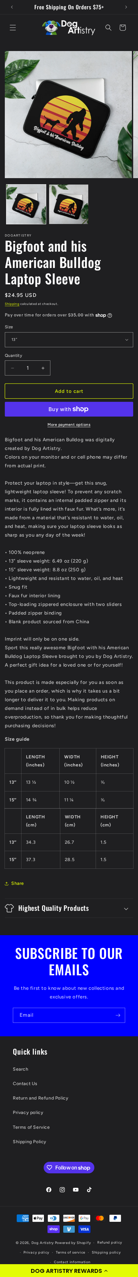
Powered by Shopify (73, 1243)
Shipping (12, 304)
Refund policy (109, 1242)
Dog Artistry (42, 1243)
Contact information (72, 1262)
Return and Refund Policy (40, 1098)
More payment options (69, 424)
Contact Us (25, 1083)
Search (21, 1069)
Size (9, 326)
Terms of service (70, 1252)
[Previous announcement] (12, 7)
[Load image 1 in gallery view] (26, 204)
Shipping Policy (30, 1141)
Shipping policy (106, 1252)
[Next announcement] (126, 7)
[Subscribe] (118, 1015)
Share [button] (17, 883)
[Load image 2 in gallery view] (69, 204)
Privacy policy (28, 1112)
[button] (69, 1270)
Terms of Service (31, 1127)
